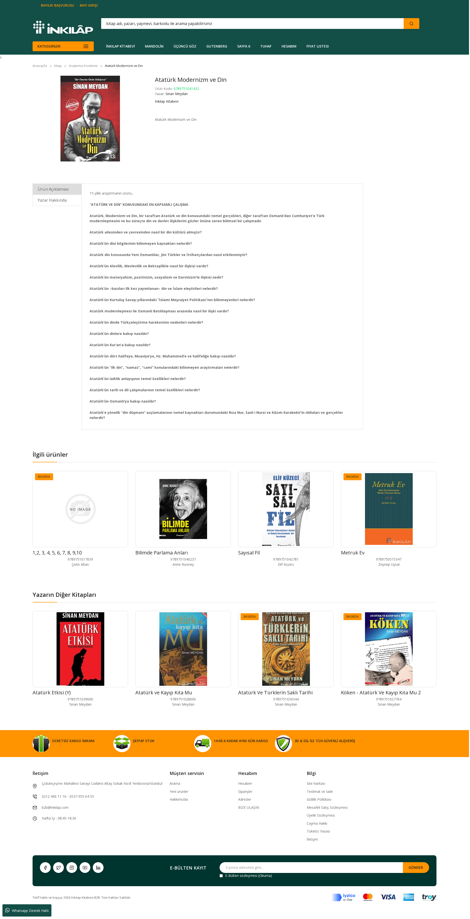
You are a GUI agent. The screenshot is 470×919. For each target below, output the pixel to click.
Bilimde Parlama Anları (161, 552)
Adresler (244, 799)
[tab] (57, 189)
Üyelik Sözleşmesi (321, 815)
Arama (175, 783)
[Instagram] (71, 867)
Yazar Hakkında (52, 200)
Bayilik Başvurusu (57, 5)
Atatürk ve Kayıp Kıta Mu (163, 692)
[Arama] (411, 23)
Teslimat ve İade (320, 791)
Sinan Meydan (176, 93)
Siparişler (245, 791)
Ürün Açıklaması (53, 189)
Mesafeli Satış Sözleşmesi (327, 807)
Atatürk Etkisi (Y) (52, 692)
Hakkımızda (179, 799)
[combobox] (230, 23)
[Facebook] (45, 867)
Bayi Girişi (89, 5)
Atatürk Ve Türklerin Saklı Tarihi (275, 692)
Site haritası (316, 783)
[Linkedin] (98, 867)
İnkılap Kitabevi (166, 101)
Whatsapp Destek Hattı (30, 910)
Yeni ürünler (179, 791)
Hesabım (245, 783)
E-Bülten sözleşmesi (241, 875)
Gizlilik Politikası (319, 799)
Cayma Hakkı (317, 823)
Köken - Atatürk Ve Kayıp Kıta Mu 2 (381, 692)
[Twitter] (58, 867)
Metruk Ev (352, 552)
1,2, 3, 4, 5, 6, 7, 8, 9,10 (57, 552)
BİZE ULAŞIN (248, 807)
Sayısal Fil (249, 552)
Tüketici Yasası (318, 831)
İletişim (312, 839)
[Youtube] (85, 867)
